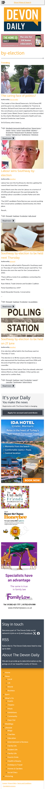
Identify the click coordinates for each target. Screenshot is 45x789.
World (10, 686)
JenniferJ (13, 179)
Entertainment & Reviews (18, 742)
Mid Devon (34, 135)
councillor (9, 382)
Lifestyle (8, 727)
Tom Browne (17, 382)
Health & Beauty (14, 761)
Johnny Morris (27, 382)
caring (19, 130)
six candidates (33, 302)
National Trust (16, 135)
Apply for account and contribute (22, 413)
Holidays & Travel (15, 765)
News (7, 676)
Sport (7, 694)
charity (8, 130)
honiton (8, 135)
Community (12, 716)
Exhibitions (12, 712)
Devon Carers (36, 128)
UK (9, 683)
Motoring (9, 776)
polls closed (32, 216)
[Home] (22, 19)
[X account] (34, 633)
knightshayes (26, 135)
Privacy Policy (12, 783)
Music (10, 708)
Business (11, 690)
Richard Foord (19, 132)
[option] (22, 40)
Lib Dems (34, 130)
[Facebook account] (38, 633)
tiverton (35, 132)
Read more (7, 138)
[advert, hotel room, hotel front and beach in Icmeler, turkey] (22, 451)
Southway (16, 216)
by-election (28, 132)
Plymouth (9, 216)
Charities (11, 734)
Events (10, 701)
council (35, 380)
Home (7, 672)
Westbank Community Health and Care (18, 128)
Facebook (28, 633)
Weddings (9, 724)
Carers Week (26, 130)
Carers (13, 130)
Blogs (10, 730)
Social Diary (12, 772)
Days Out (11, 720)
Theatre (11, 705)
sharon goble (14, 99)
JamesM (12, 261)
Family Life (12, 746)
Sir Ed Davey (10, 132)
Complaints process (9, 786)
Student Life (12, 749)
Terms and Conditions (24, 783)
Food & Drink (13, 757)
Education (12, 738)
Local (10, 679)
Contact (4, 783)
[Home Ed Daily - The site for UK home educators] (22, 40)
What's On (9, 698)
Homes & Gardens (15, 768)
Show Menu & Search (22, 2)
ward (22, 380)
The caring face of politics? (18, 95)
